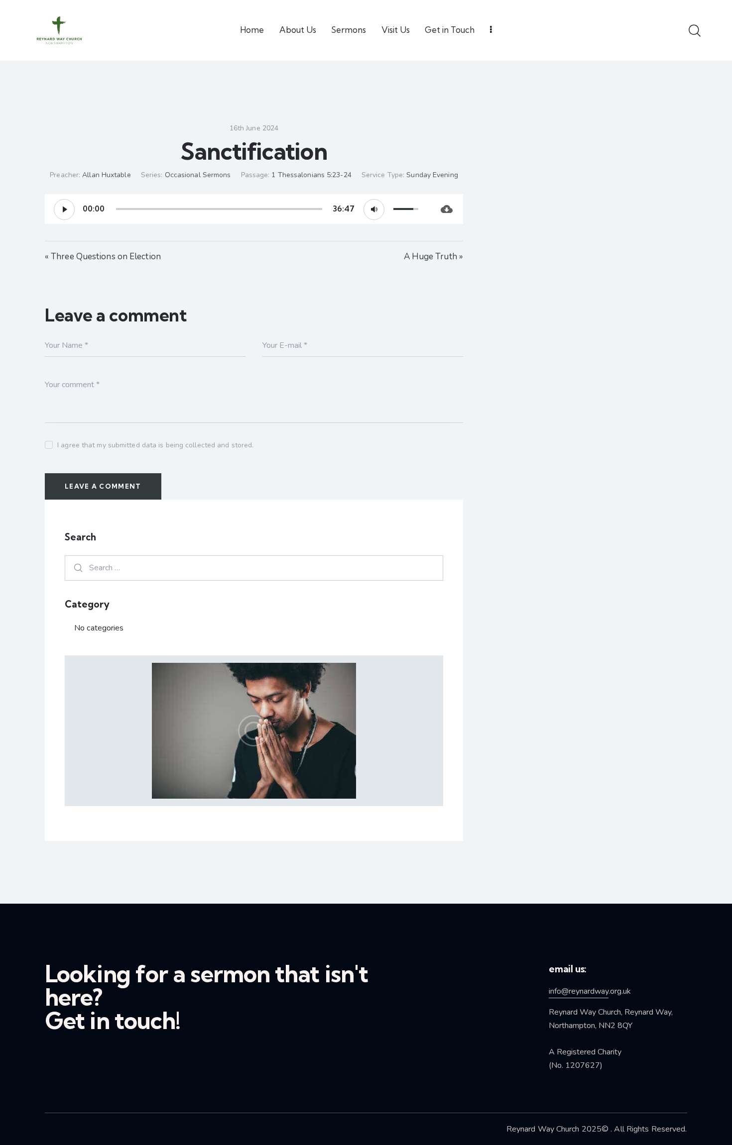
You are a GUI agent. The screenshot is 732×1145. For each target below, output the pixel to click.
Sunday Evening (432, 175)
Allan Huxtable (106, 175)
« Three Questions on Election (103, 256)
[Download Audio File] (447, 209)
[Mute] (374, 209)
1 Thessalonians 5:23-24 (311, 175)
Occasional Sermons (198, 175)
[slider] (219, 209)
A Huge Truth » (433, 256)
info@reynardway (579, 991)
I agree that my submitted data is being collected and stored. (155, 445)
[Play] (64, 209)
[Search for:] (254, 567)
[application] (237, 209)
